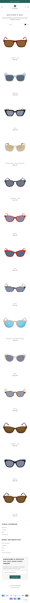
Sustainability (5, 534)
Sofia (15, 373)
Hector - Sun (15, 57)
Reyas (15, 233)
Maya (15, 268)
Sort (11, 24)
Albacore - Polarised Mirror (15, 338)
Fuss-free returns (6, 543)
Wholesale (4, 545)
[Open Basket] (28, 7)
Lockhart (15, 93)
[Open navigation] (2, 7)
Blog (3, 532)
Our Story (4, 530)
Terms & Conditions (6, 552)
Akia (15, 128)
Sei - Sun (15, 514)
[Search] (25, 7)
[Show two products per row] (27, 24)
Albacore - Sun (15, 198)
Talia (15, 303)
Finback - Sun (15, 443)
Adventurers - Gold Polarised (15, 163)
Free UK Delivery (15, 1)
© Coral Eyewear (15, 585)
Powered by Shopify (15, 587)
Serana (15, 479)
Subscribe (15, 577)
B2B (3, 550)
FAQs (3, 548)
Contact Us (4, 527)
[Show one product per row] (25, 24)
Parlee (15, 408)
